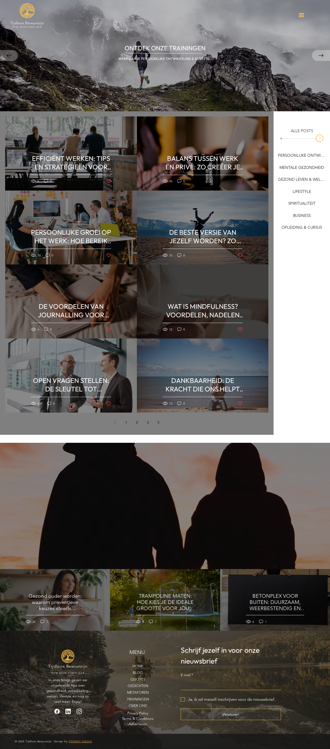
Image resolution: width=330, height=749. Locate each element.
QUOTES (137, 679)
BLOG (138, 672)
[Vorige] (9, 55)
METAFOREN (138, 692)
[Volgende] (321, 55)
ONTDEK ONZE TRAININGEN (165, 48)
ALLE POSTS (302, 130)
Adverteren (138, 724)
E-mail (187, 675)
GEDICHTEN (138, 685)
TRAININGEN (138, 699)
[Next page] (158, 422)
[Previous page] (115, 422)
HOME (138, 666)
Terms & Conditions (138, 718)
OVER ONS (138, 705)
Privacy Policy (137, 713)
